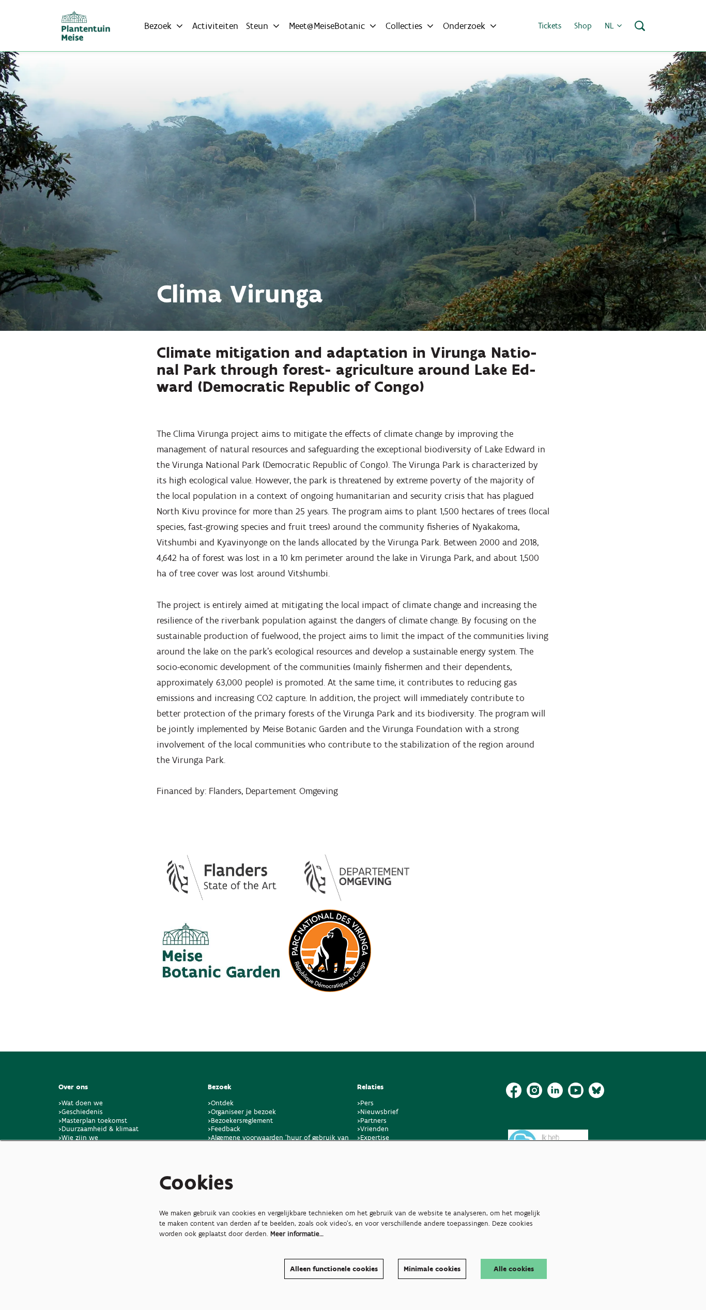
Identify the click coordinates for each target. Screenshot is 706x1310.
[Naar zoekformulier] (640, 26)
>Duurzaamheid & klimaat (98, 1128)
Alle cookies (514, 1269)
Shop (583, 26)
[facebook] (513, 1090)
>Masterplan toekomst (92, 1120)
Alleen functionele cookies (334, 1269)
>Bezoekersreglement (240, 1120)
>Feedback (224, 1128)
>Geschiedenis (80, 1111)
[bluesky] (596, 1090)
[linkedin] (555, 1090)
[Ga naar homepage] (85, 26)
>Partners (372, 1120)
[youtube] (576, 1090)
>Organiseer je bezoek (242, 1111)
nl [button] (611, 25)
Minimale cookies (432, 1269)
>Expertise (373, 1137)
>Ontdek (221, 1103)
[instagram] (534, 1090)
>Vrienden (373, 1128)
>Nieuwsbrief (377, 1111)
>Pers (366, 1103)
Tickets (549, 26)
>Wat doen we (80, 1103)
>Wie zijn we (78, 1137)
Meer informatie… (297, 1233)
